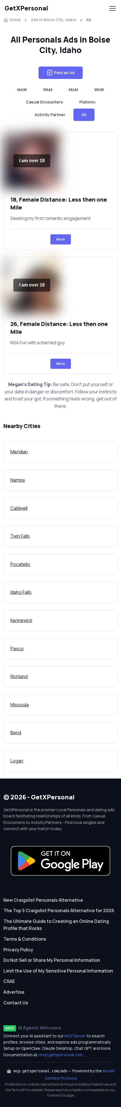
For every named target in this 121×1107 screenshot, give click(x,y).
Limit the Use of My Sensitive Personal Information (58, 971)
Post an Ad (64, 72)
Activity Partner (50, 114)
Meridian (19, 452)
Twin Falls (20, 536)
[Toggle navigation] (112, 8)
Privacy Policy (18, 950)
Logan (16, 761)
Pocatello (20, 564)
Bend (15, 732)
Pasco (17, 648)
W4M (47, 89)
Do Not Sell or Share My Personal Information (51, 960)
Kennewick (21, 620)
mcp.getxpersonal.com (61, 1054)
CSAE (9, 981)
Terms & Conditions (24, 939)
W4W (99, 89)
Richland (19, 676)
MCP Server (75, 1035)
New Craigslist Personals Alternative (43, 900)
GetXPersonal (26, 8)
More (60, 239)
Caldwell (19, 508)
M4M (73, 89)
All (84, 114)
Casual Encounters (44, 102)
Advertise (13, 992)
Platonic (87, 102)
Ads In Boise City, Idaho (53, 19)
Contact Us (15, 1003)
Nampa (17, 480)
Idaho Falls (21, 592)
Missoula (19, 705)
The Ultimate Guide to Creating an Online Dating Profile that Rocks (56, 925)
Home (15, 19)
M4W (22, 89)
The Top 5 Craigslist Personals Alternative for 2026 (58, 910)
